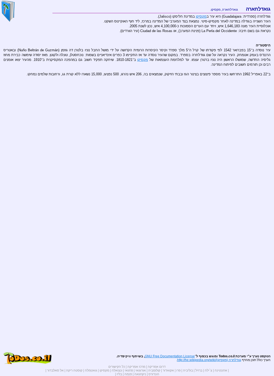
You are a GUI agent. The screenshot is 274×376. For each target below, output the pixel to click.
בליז (119, 374)
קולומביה (154, 370)
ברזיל (198, 370)
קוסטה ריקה (74, 370)
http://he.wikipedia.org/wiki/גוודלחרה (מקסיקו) (209, 360)
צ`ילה (208, 370)
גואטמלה (91, 370)
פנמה (128, 374)
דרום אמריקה (157, 367)
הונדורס (154, 374)
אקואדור (168, 370)
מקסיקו (215, 9)
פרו (178, 370)
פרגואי (129, 370)
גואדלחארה (230, 9)
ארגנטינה (221, 370)
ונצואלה (117, 370)
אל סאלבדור (55, 370)
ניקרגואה (140, 374)
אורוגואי (140, 370)
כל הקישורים (116, 367)
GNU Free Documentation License (170, 356)
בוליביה (188, 370)
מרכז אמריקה (136, 367)
